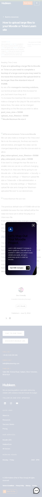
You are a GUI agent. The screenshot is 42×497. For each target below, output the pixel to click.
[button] (36, 491)
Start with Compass (16, 268)
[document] (21, 248)
